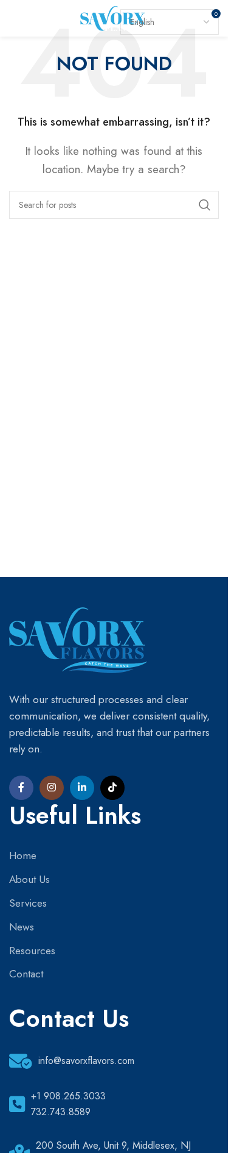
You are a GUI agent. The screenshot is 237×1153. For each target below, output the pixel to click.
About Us (29, 879)
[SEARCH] (205, 205)
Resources (32, 950)
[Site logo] (114, 17)
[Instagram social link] (52, 788)
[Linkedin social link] (82, 788)
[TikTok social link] (112, 788)
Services (28, 903)
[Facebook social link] (21, 788)
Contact (26, 973)
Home (22, 855)
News (21, 926)
